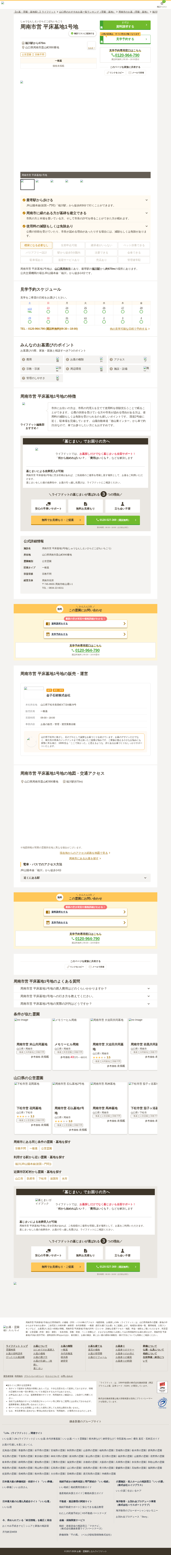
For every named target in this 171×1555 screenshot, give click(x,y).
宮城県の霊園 (58, 1450)
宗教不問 (20, 1148)
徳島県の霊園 (90, 1468)
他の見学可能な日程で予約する (128, 328)
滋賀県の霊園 (74, 1462)
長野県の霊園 (157, 1456)
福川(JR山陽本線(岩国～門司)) (33, 1163)
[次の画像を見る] (146, 130)
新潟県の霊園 (76, 1456)
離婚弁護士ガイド (94, 1493)
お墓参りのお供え (125, 1353)
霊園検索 (10, 1349)
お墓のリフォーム (97, 1357)
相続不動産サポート (69, 1507)
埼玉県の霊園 (9, 1456)
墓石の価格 (94, 1349)
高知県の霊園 (139, 1468)
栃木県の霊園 (139, 1450)
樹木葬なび (95, 1439)
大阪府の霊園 (106, 1462)
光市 (64, 1178)
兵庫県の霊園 (123, 1462)
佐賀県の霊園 (9, 1473)
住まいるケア (134, 1490)
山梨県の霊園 (141, 1456)
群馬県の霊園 (155, 1450)
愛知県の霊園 (42, 1462)
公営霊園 (46, 1148)
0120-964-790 (127, 55)
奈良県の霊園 (139, 1462)
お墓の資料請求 (14, 1353)
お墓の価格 (39, 1353)
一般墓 (34, 1148)
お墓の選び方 (40, 1357)
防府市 (31, 1178)
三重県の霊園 (58, 1462)
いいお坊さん (21, 1487)
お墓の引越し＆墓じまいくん (17, 1444)
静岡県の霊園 (25, 1462)
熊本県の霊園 (42, 1473)
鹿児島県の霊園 (91, 1473)
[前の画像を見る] (24, 130)
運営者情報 (8, 1376)
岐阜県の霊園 (9, 1462)
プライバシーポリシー (34, 1376)
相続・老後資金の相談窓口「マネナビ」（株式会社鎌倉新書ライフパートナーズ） (81, 1527)
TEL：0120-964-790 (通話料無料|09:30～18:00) (49, 328)
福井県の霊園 (125, 1456)
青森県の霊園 (25, 1450)
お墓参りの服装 (124, 1357)
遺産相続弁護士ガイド (70, 1493)
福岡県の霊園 (155, 1468)
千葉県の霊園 (25, 1456)
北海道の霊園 (9, 1450)
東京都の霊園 (42, 1456)
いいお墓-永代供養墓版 (48, 1439)
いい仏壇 (7, 1507)
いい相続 (63, 1487)
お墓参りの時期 (124, 1361)
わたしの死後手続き (69, 1513)
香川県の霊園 (106, 1468)
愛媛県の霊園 (123, 1468)
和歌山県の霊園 (156, 1462)
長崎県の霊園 (25, 1473)
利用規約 (19, 1376)
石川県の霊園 (109, 1456)
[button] (125, 24)
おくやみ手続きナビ (12, 1525)
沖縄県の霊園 (109, 1473)
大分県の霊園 (58, 1473)
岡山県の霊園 (42, 1468)
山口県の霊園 (74, 1468)
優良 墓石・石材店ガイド (146, 1439)
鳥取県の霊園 (9, 1468)
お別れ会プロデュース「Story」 (132, 1516)
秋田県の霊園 (74, 1450)
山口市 (19, 1178)
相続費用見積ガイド (81, 1487)
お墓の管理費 (95, 1353)
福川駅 (96, 268)
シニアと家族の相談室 (37, 1525)
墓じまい (38, 1368)
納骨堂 (64, 1361)
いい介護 (120, 1490)
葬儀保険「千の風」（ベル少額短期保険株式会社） (86, 1534)
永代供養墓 (66, 1353)
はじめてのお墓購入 (43, 1349)
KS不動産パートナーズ (94, 1513)
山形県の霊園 (90, 1450)
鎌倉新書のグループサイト (85, 1421)
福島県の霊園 (106, 1450)
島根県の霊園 (25, 1468)
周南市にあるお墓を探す (84, 858)
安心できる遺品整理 (92, 1507)
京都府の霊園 (90, 1462)
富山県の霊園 (93, 1456)
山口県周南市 (63, 268)
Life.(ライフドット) (24, 1439)
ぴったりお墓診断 (15, 1357)
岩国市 (54, 1178)
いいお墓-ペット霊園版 (74, 1439)
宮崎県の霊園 (74, 1473)
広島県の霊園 (58, 1468)
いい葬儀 (7, 1487)
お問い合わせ (67, 1376)
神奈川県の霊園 (59, 1456)
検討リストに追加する (84, 33)
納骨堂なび (108, 1439)
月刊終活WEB (9, 1531)
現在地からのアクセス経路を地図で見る (84, 853)
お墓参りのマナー (125, 1349)
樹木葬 (64, 1357)
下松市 (43, 1178)
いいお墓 (7, 1439)
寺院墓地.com (124, 1439)
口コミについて (52, 1376)
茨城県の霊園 (123, 1450)
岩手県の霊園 (42, 1450)
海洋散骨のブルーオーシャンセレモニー (137, 1510)
